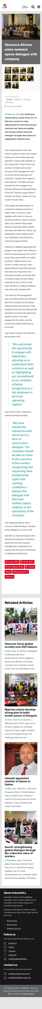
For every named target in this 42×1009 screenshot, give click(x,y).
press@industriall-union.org (19, 978)
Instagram (12, 955)
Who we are (12, 921)
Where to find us (14, 928)
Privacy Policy (28, 994)
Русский (9, 102)
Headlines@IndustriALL (17, 959)
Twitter (11, 947)
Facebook (12, 943)
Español (18, 100)
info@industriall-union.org (19, 974)
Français (27, 100)
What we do (12, 925)
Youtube (11, 951)
